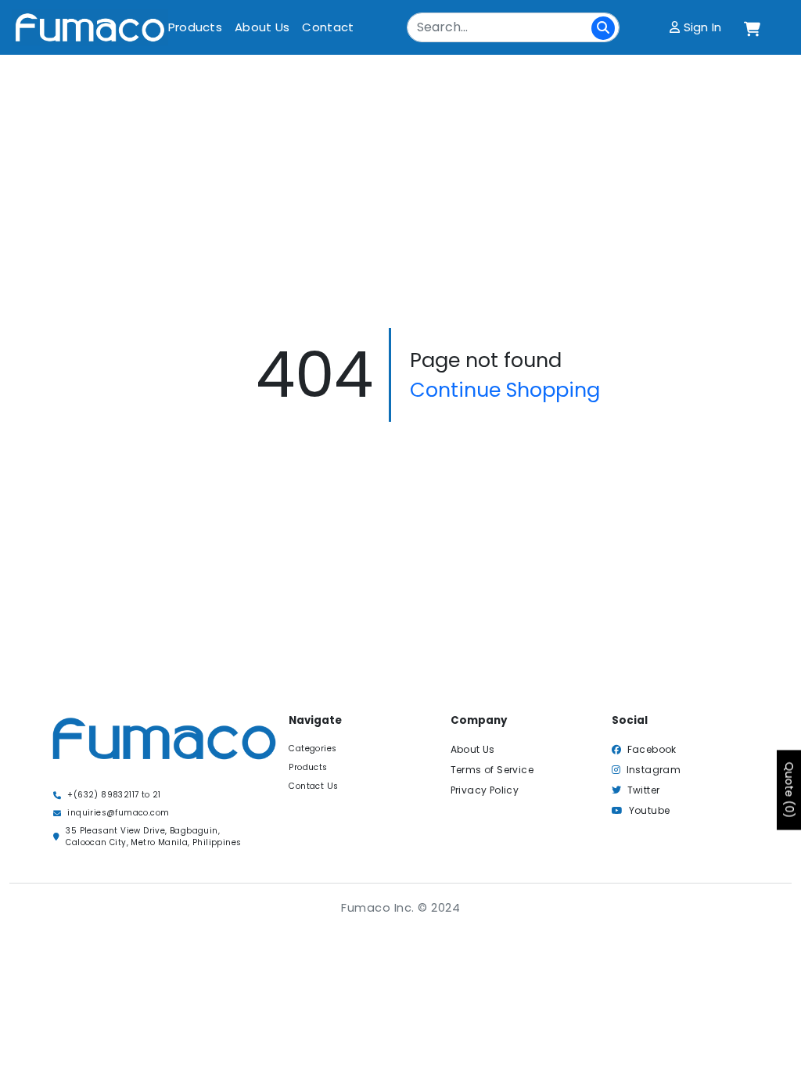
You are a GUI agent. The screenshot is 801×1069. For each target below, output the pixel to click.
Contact (328, 27)
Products (195, 27)
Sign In (700, 27)
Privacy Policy (485, 790)
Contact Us (313, 786)
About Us (262, 27)
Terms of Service (492, 769)
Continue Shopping (505, 390)
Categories (312, 748)
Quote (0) (789, 789)
